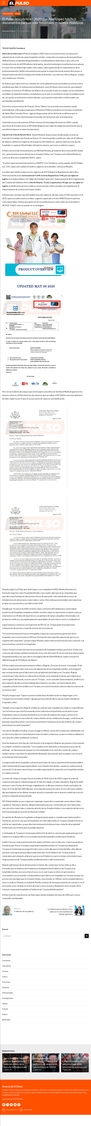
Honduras (5, 987)
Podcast (5, 1009)
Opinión (5, 1004)
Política (4, 1014)
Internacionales (7, 993)
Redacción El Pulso (8, 31)
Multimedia (6, 1020)
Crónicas (5, 971)
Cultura (4, 977)
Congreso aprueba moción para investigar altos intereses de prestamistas (74, 1064)
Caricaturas (6, 960)
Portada (17, 13)
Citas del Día (6, 966)
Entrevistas (6, 982)
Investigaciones (8, 13)
